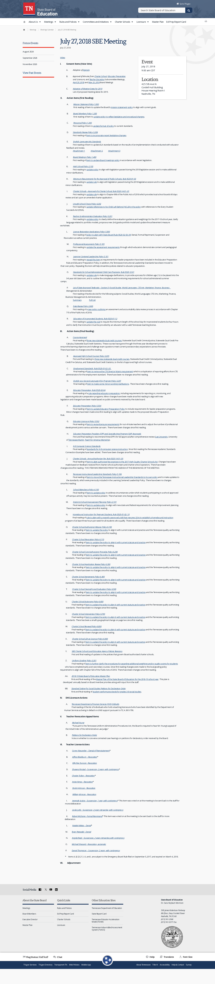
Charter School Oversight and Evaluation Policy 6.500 (94, 589)
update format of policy (103, 126)
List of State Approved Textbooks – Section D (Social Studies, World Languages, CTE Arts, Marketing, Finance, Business (122, 287)
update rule (92, 182)
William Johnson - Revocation (84, 794)
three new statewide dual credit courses (104, 340)
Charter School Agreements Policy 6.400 (88, 576)
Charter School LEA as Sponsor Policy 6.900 (90, 638)
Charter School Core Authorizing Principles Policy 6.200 (95, 551)
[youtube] (51, 889)
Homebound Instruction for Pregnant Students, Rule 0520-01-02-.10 (101, 514)
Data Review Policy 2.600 (83, 306)
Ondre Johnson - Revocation (83, 788)
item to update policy (96, 492)
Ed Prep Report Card (176, 21)
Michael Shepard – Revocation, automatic (89, 844)
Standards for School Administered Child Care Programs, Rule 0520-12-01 (103, 272)
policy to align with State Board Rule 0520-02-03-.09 (108, 234)
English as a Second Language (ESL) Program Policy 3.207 (97, 380)
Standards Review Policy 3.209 (85, 132)
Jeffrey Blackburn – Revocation (84, 756)
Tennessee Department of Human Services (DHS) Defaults (95, 704)
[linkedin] (56, 889)
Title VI (155, 964)
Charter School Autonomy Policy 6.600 (87, 601)
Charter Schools (123, 21)
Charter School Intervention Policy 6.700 (88, 614)
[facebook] (40, 889)
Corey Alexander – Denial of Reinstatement (91, 750)
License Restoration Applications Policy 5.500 (91, 231)
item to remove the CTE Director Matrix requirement (110, 371)
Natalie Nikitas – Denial (81, 825)
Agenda (86, 70)
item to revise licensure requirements (103, 424)
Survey (189, 964)
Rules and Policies (68, 21)
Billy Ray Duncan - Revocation (84, 763)
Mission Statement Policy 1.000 (86, 104)
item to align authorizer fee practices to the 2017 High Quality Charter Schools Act (122, 461)
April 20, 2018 (78, 82)
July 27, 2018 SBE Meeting (67, 30)
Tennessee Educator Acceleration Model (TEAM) (105, 920)
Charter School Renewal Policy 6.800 (86, 626)
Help (152, 957)
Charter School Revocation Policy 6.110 (88, 539)
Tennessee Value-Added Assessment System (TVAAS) (107, 928)
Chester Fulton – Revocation (83, 775)
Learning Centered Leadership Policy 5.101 (90, 256)
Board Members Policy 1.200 (85, 113)
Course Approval (80, 337)
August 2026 (28, 51)
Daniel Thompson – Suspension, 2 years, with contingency (96, 850)
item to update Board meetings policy (103, 160)
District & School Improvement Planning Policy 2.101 (94, 502)
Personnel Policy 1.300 (82, 122)
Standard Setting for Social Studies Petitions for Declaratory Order (98, 688)
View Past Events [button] (32, 73)
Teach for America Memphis (97, 439)
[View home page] (29, 9)
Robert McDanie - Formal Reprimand (87, 816)
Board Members (29, 913)
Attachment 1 (79, 150)
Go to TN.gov (185, 3)
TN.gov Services (30, 964)
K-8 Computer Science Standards (87, 446)
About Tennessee (143, 964)
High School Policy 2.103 (83, 166)
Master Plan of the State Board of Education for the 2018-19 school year (127, 679)
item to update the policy (97, 530)
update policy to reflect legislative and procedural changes (118, 116)
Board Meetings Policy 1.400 (84, 157)
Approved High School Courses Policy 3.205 (91, 356)
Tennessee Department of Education (107, 908)
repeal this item (93, 259)
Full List (92, 300)
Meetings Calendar (47, 30)
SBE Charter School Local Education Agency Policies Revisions (97, 651)
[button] (39, 22)
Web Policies (74, 964)
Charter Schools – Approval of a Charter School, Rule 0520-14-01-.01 (101, 191)
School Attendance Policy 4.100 (86, 489)
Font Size (187, 957)
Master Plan (158, 21)
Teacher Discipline (96, 79)
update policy (93, 169)
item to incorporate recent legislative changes (106, 135)
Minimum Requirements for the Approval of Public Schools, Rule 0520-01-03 (104, 178)
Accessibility (165, 964)
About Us (33, 21)
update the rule (93, 321)
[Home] (24, 30)
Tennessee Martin (76, 439)
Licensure (141, 21)
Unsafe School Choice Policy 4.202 (87, 203)
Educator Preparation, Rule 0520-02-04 (89, 390)
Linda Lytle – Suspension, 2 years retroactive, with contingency (97, 809)
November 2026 (30, 64)
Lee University (161, 436)
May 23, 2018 (94, 82)
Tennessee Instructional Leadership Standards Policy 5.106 (97, 474)
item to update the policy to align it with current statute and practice (116, 542)
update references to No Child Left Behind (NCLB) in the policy (114, 206)
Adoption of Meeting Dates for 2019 (87, 88)
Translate (168, 957)
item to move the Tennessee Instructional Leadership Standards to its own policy (122, 477)
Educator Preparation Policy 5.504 (87, 405)
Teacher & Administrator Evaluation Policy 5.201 (92, 216)
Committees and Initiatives (96, 21)
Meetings (49, 21)
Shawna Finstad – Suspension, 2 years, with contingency (95, 769)
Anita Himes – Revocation (82, 781)
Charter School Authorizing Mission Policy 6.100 (92, 527)
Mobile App (86, 964)
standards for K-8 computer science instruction (107, 449)
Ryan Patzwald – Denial (81, 831)
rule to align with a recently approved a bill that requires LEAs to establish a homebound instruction (129, 517)
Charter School (100, 76)
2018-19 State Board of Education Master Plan (91, 676)
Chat (59, 957)
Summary (77, 300)
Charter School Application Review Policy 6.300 (91, 564)
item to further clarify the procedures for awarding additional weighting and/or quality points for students (131, 663)
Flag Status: (37, 957)
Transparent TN (60, 964)
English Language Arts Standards (87, 141)
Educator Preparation (117, 76)
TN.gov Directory (45, 964)
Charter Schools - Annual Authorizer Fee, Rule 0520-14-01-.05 (98, 458)
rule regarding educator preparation (104, 393)
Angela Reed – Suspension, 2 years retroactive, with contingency (98, 837)
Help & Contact (178, 964)
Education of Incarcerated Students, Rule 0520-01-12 (95, 318)
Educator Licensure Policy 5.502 (86, 421)
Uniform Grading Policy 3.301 (84, 660)
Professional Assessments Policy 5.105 (88, 244)
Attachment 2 (97, 150)
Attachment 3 (114, 150)
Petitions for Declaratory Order (84, 735)
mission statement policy (122, 107)
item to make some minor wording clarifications (108, 383)
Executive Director (30, 919)
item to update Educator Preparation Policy (106, 408)
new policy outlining (96, 309)
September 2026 (30, 57)
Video (62, 57)
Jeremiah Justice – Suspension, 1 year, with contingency (95, 800)
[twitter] (45, 889)
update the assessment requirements (103, 247)
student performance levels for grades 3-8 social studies (117, 691)
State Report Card (99, 913)
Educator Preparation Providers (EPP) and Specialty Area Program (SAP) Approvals (107, 433)
